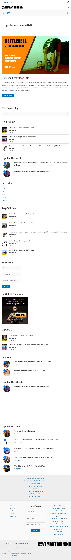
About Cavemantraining (35, 491)
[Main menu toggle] (67, 13)
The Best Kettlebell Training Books (35, 481)
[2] (6, 174)
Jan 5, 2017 (17, 460)
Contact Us (12, 516)
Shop (3, 2)
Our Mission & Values (36, 496)
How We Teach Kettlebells (35, 494)
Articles (4, 200)
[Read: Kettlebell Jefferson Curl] (35, 55)
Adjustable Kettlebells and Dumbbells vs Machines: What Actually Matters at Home (40, 164)
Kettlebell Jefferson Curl (16, 78)
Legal (12, 513)
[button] (68, 7)
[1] (6, 165)
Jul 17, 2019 (17, 469)
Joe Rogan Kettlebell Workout (24, 431)
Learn (4, 197)
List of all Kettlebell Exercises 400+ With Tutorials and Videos (36, 440)
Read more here (16, 555)
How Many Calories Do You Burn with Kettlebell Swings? (34, 448)
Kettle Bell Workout (58, 506)
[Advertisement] (35, 408)
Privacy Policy (35, 483)
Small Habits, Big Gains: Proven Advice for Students (32, 362)
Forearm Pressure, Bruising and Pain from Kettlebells (33, 457)
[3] (6, 451)
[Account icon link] (68, 2)
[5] (6, 468)
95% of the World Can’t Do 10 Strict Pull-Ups (29, 466)
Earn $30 (9, 2)
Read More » (7, 95)
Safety (35, 489)
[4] (6, 459)
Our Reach (12, 508)
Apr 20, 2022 (18, 442)
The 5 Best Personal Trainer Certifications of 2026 (32, 171)
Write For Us (12, 511)
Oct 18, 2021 (18, 434)
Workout (5, 194)
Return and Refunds (35, 486)
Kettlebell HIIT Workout (59, 519)
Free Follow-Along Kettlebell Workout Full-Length (59, 513)
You (3, 191)
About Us (12, 506)
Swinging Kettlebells (58, 508)
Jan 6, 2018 (17, 451)
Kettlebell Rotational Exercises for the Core (29, 370)
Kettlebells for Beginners (35, 478)
